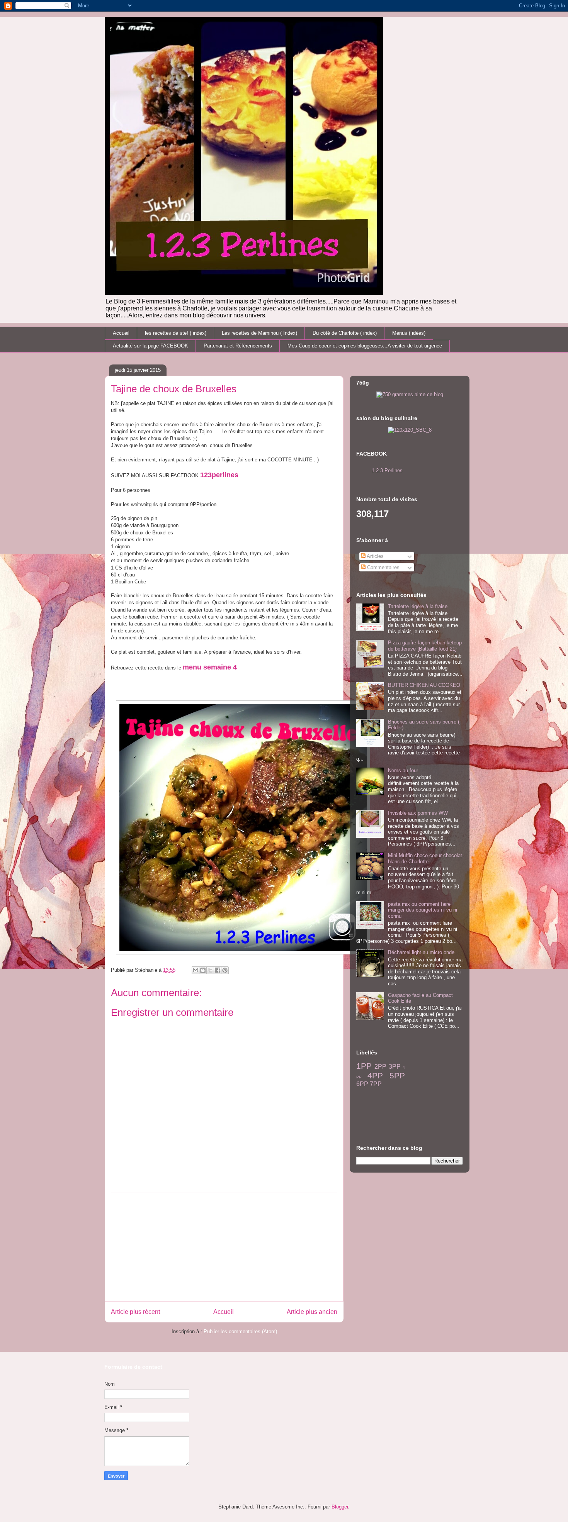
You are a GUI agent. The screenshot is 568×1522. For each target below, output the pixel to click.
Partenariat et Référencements (238, 346)
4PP (375, 1075)
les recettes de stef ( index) (175, 333)
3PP (395, 1066)
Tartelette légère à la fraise (417, 606)
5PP (397, 1075)
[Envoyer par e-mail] (195, 970)
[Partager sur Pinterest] (225, 970)
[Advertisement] (224, 1247)
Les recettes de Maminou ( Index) (259, 333)
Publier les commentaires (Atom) (240, 1331)
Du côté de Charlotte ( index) (345, 333)
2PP (380, 1066)
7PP (376, 1084)
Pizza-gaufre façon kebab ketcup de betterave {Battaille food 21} (425, 646)
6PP (362, 1084)
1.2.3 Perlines (387, 470)
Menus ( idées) (408, 333)
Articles (375, 556)
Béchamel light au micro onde (421, 952)
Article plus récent (135, 1311)
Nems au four (403, 770)
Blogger (340, 1507)
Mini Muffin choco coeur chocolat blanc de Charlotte (425, 858)
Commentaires (383, 567)
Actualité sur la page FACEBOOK (150, 346)
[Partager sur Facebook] (217, 970)
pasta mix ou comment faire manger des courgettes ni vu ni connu (422, 910)
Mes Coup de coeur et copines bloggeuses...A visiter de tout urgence (364, 346)
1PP (364, 1065)
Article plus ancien (312, 1311)
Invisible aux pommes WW (418, 813)
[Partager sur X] (210, 970)
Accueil (121, 333)
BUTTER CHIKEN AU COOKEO (424, 685)
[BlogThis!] (203, 970)
